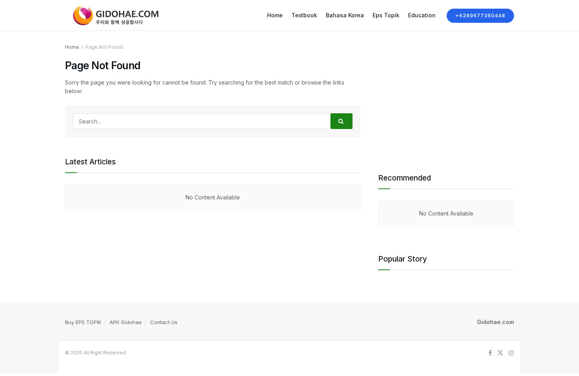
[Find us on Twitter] (500, 353)
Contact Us (164, 322)
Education (422, 15)
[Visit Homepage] (114, 15)
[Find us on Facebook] (490, 353)
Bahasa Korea (345, 15)
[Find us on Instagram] (511, 353)
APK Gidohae (125, 322)
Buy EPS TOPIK (83, 322)
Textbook (304, 15)
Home (275, 15)
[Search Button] (341, 121)
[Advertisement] (446, 98)
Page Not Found (104, 47)
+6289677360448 (480, 15)
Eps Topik (386, 15)
